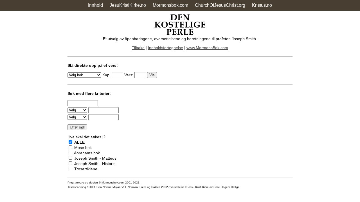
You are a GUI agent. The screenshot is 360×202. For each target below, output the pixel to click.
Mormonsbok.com (170, 5)
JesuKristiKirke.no (128, 5)
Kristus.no (262, 5)
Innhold (95, 5)
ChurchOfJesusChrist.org (220, 5)
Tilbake (138, 47)
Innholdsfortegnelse (165, 47)
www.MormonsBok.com (207, 47)
